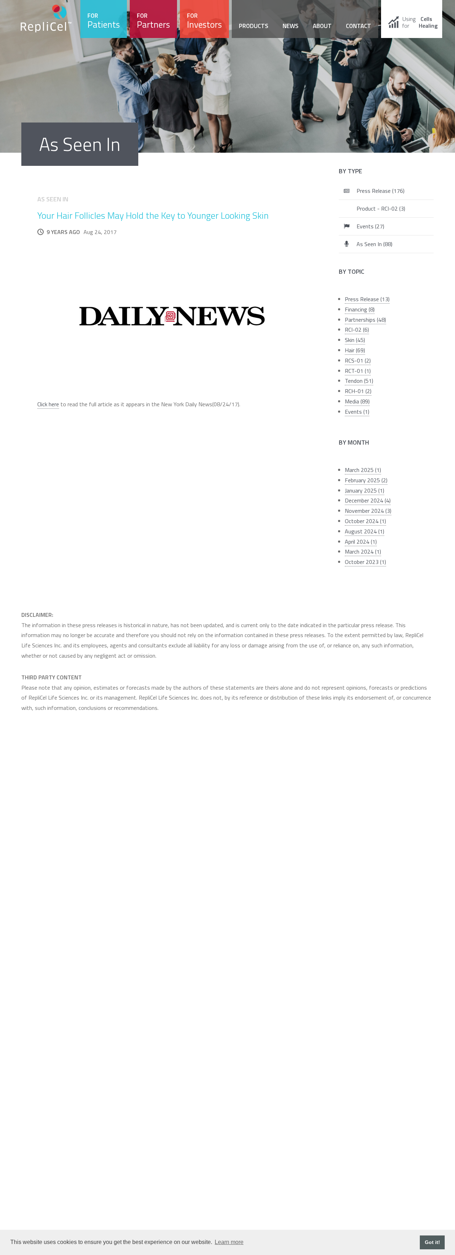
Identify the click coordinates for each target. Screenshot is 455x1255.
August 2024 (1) (364, 531)
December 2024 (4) (368, 500)
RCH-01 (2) (358, 391)
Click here (48, 404)
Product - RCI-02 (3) (381, 208)
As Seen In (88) (374, 244)
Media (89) (357, 401)
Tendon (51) (359, 380)
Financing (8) (360, 309)
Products (253, 26)
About (322, 26)
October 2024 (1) (365, 521)
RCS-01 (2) (358, 360)
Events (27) (370, 226)
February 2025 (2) (366, 480)
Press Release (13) (367, 299)
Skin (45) (355, 340)
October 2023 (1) (365, 562)
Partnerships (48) (365, 319)
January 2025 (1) (364, 490)
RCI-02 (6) (357, 329)
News (291, 26)
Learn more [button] (229, 1242)
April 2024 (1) (361, 541)
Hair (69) (355, 350)
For (103, 21)
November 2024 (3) (368, 510)
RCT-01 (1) (358, 370)
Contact (358, 26)
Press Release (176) (381, 190)
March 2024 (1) (363, 551)
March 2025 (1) (363, 470)
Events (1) (357, 411)
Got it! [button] (432, 1242)
